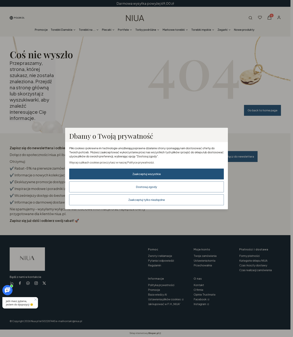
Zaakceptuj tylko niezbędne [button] (146, 200)
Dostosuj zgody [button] (146, 187)
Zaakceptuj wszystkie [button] (146, 174)
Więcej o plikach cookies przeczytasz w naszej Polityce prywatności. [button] (112, 162)
